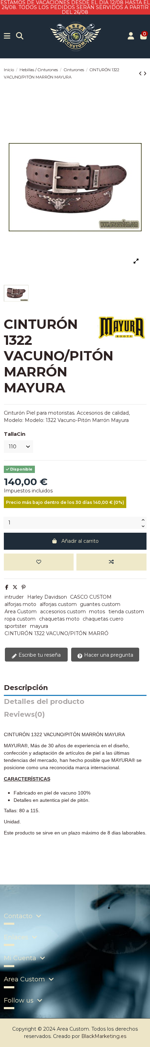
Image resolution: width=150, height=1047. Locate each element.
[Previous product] (141, 73)
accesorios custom (63, 611)
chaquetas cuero (103, 619)
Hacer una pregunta (108, 655)
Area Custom (21, 611)
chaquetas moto (59, 619)
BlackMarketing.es (103, 1036)
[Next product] (145, 73)
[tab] (75, 716)
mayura (39, 626)
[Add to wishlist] (39, 562)
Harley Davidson (47, 597)
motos (97, 611)
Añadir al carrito (80, 541)
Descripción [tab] (26, 688)
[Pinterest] (23, 587)
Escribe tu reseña (39, 655)
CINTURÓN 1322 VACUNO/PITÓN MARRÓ (56, 633)
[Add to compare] (111, 562)
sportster (16, 626)
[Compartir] (6, 587)
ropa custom (20, 619)
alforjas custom (58, 604)
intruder (14, 597)
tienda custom (126, 611)
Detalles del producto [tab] (44, 702)
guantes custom (100, 604)
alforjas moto (20, 604)
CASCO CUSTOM (91, 597)
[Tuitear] (15, 587)
